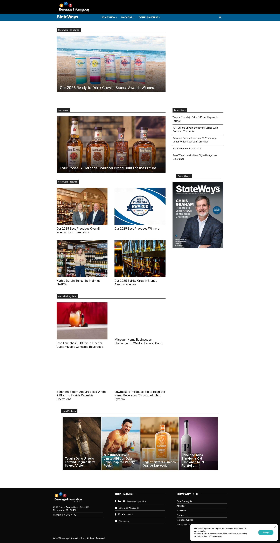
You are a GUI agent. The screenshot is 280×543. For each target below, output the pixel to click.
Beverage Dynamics (136, 501)
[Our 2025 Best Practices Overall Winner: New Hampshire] (82, 206)
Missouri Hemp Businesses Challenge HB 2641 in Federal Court (138, 341)
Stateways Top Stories (68, 30)
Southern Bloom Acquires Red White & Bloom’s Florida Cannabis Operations (81, 395)
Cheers (129, 514)
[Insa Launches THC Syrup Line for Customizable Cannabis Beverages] (82, 320)
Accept (266, 532)
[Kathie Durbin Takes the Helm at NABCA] (82, 258)
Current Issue (184, 176)
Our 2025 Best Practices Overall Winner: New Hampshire (78, 230)
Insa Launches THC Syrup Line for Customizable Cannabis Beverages (80, 345)
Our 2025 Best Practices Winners (136, 228)
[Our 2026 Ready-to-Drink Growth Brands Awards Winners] (111, 64)
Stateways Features (67, 182)
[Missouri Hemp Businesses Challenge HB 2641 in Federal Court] (139, 319)
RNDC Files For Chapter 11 (187, 148)
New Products (69, 411)
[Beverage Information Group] (84, 6)
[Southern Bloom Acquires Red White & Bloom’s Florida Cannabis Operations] (82, 371)
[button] (220, 17)
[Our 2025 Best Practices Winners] (139, 206)
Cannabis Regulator (67, 296)
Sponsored (63, 110)
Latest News (180, 110)
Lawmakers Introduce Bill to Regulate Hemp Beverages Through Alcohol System (139, 395)
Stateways (124, 521)
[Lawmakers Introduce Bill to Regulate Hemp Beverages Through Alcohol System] (139, 371)
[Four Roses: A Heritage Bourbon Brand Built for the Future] (111, 144)
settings (218, 536)
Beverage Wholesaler (129, 508)
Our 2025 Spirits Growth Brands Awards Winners (135, 282)
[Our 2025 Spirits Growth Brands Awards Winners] (139, 258)
